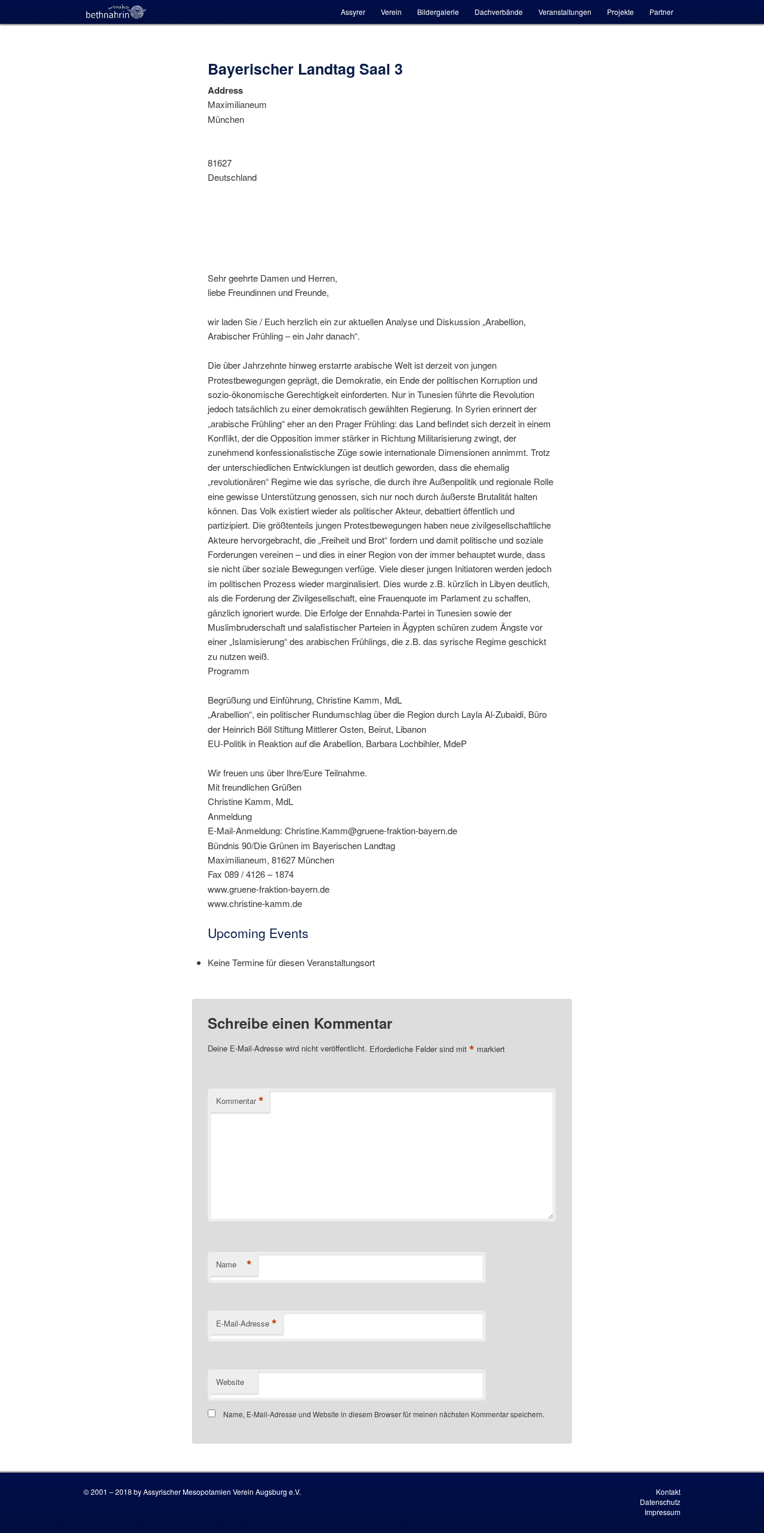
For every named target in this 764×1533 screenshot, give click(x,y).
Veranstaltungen (565, 12)
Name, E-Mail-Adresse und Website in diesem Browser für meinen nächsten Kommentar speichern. (383, 1414)
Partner (661, 12)
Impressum (662, 1512)
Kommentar (240, 1101)
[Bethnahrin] (116, 12)
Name (234, 1264)
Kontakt (668, 1491)
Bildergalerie (438, 12)
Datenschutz (660, 1502)
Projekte (620, 12)
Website (230, 1381)
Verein (391, 12)
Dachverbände (499, 12)
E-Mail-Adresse (246, 1323)
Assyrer (353, 12)
